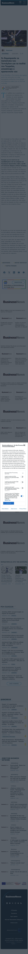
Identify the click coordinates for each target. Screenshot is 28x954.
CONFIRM (8, 503)
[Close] (24, 445)
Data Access (14, 508)
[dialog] (14, 477)
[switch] (22, 477)
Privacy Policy (22, 508)
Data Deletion (5, 508)
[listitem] (14, 473)
